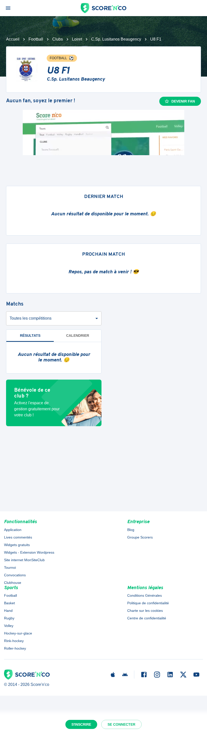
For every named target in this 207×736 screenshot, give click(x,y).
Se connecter (121, 724)
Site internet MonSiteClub (24, 560)
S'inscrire (81, 724)
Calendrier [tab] (77, 335)
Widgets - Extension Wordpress (29, 552)
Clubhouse (12, 583)
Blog (130, 530)
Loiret (77, 39)
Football (36, 39)
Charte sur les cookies (145, 611)
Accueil (12, 39)
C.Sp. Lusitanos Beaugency (116, 39)
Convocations (15, 575)
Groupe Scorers (140, 537)
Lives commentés (18, 537)
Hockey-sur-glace (18, 633)
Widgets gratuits (17, 545)
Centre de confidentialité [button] (146, 618)
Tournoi (10, 567)
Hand (8, 611)
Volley (8, 626)
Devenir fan (183, 101)
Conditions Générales (144, 595)
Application (12, 530)
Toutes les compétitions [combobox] (30, 318)
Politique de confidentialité (148, 603)
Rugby (9, 618)
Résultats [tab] (30, 335)
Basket (9, 603)
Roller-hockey (15, 648)
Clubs (57, 39)
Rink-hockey (14, 641)
